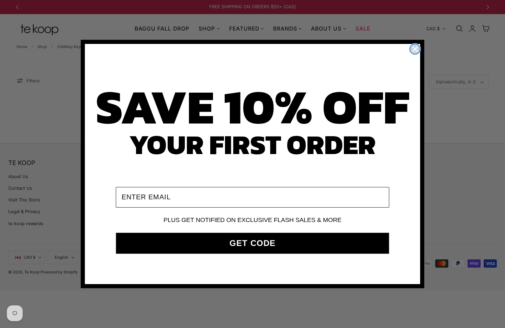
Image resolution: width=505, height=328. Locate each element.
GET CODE (252, 243)
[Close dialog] (415, 49)
